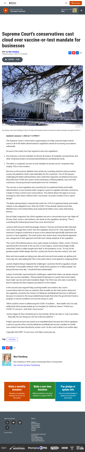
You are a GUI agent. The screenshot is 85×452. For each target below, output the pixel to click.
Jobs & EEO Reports (37, 441)
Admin (33, 430)
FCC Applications (36, 437)
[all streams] (82, 10)
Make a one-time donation (42, 388)
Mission (33, 422)
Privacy (33, 429)
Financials (34, 436)
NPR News (12, 339)
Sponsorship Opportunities (35, 426)
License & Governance (38, 434)
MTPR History (35, 424)
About (33, 418)
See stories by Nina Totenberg (26, 365)
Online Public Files (37, 439)
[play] (5, 10)
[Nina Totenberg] (6, 360)
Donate (76, 3)
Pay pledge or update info (68, 388)
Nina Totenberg (14, 52)
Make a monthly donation (16, 388)
